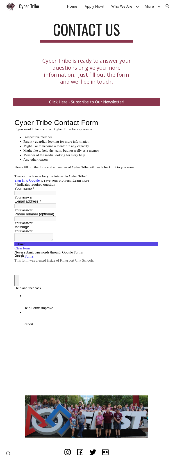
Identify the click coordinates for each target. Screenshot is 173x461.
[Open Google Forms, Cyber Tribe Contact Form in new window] (152, 122)
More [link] (149, 6)
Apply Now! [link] (94, 6)
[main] (86, 31)
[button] (167, 6)
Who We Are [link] (121, 6)
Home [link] (72, 6)
